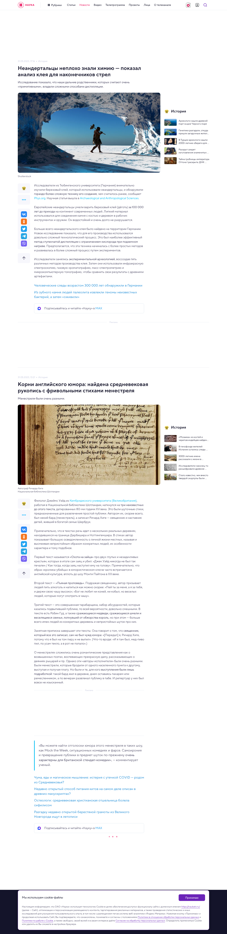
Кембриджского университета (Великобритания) (103, 500)
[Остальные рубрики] (24, 200)
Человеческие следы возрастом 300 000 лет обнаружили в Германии (88, 285)
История (42, 61)
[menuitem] (71, 5)
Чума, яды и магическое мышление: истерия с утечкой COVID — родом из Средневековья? (89, 780)
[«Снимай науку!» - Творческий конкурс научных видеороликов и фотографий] (188, 5)
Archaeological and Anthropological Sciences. (109, 198)
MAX (98, 308)
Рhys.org (39, 198)
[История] (24, 188)
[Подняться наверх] (24, 258)
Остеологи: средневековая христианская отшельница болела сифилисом (81, 803)
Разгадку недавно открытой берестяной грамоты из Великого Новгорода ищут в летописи (81, 814)
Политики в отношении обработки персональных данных (168, 917)
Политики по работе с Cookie (37, 920)
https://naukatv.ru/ (190, 906)
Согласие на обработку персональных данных (140, 920)
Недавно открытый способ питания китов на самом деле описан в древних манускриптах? (85, 791)
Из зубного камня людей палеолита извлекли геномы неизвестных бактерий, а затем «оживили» (85, 294)
